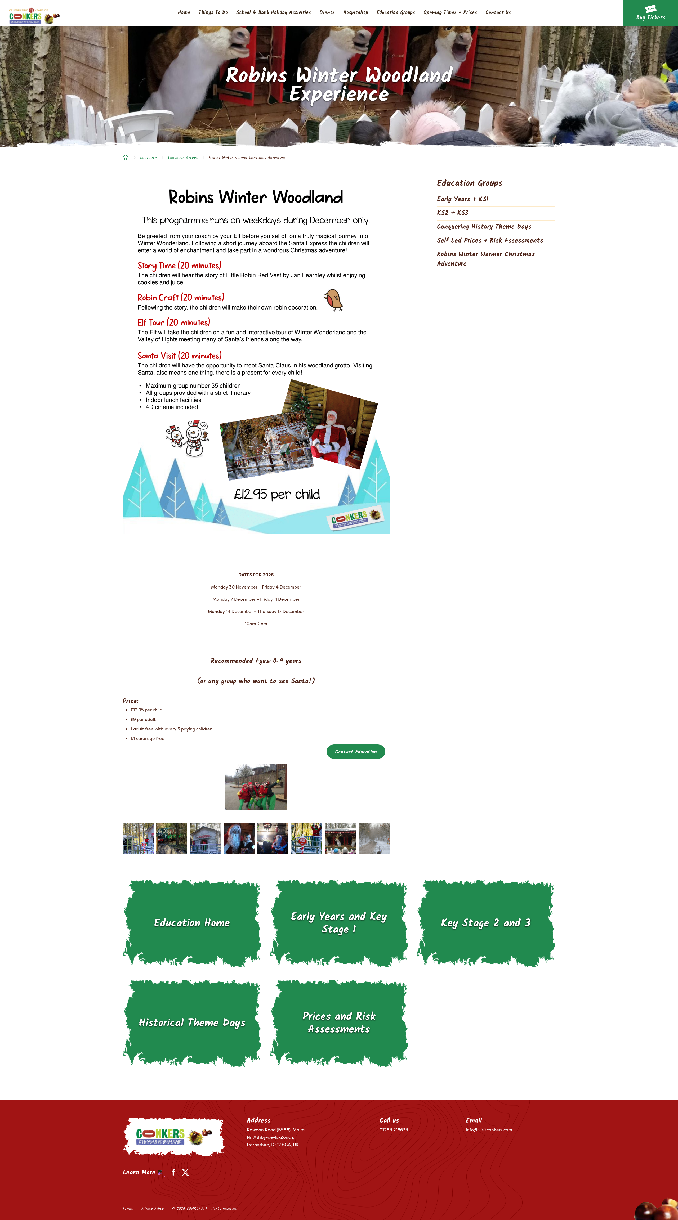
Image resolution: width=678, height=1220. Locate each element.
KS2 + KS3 (452, 213)
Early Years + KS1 (462, 199)
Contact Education (356, 752)
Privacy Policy (152, 1209)
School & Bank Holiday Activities (273, 13)
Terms (128, 1209)
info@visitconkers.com (489, 1130)
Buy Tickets (650, 18)
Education (148, 157)
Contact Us (498, 13)
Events (327, 13)
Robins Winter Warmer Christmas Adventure (486, 259)
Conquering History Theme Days (484, 227)
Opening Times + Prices (450, 13)
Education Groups (396, 13)
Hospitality (355, 13)
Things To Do (213, 13)
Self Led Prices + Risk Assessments (490, 241)
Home (184, 13)
